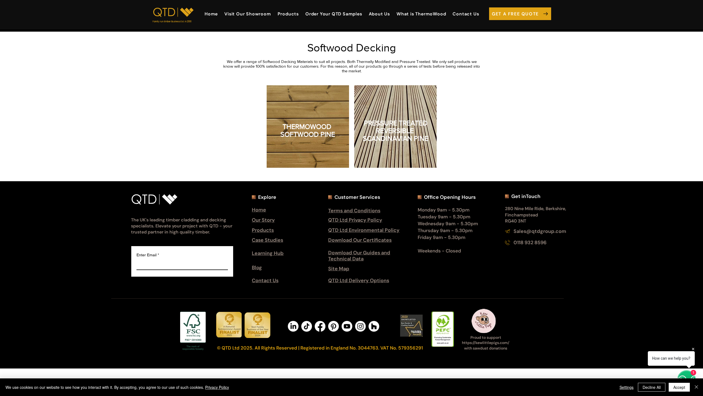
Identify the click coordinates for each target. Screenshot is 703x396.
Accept (679, 387)
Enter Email (147, 255)
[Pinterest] (333, 326)
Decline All (652, 387)
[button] (379, 13)
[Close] (696, 387)
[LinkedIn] (293, 326)
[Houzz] (374, 326)
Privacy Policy (217, 387)
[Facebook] (320, 326)
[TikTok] (306, 326)
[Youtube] (347, 326)
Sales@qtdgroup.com (540, 231)
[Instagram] (360, 326)
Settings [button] (627, 387)
